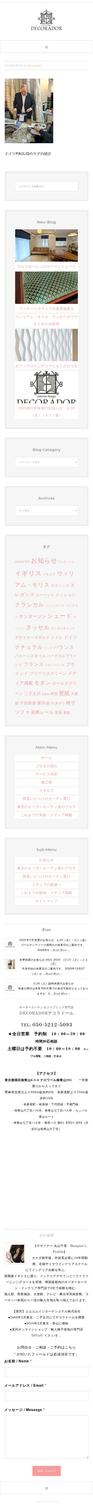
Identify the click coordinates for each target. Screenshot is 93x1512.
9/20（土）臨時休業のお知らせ (53, 983)
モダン (42, 682)
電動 (66, 712)
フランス (33, 663)
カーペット (45, 594)
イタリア (49, 574)
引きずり (58, 703)
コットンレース (55, 605)
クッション (65, 594)
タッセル (38, 627)
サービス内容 (46, 774)
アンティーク (66, 561)
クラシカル (29, 604)
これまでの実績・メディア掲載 (46, 815)
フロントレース (55, 665)
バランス (64, 646)
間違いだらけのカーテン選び (47, 799)
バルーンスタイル (30, 655)
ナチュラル (29, 646)
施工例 (46, 782)
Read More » (61, 950)
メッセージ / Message (24, 1409)
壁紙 (64, 692)
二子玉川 (32, 693)
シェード (59, 615)
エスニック (60, 585)
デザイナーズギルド (32, 637)
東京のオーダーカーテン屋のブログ (46, 807)
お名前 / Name (18, 1360)
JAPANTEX (22, 561)
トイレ (57, 637)
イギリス (28, 572)
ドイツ (70, 637)
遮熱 (58, 712)
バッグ (48, 648)
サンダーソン (32, 616)
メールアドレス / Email (25, 1385)
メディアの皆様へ (46, 885)
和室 (54, 693)
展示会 (43, 702)
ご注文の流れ (46, 766)
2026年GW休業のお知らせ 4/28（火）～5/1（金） (53, 940)
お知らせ (44, 560)
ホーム (46, 758)
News (46, 930)
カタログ (46, 791)
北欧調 (46, 694)
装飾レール (42, 712)
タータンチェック (63, 628)
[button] (46, 46)
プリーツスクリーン (48, 673)
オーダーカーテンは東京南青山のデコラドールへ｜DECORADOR (46, 19)
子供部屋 (28, 702)
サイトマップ (46, 901)
